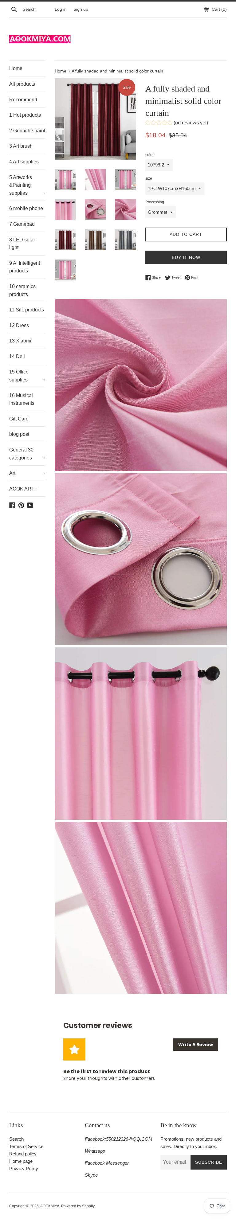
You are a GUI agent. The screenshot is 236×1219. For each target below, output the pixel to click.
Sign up (80, 9)
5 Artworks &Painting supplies (27, 185)
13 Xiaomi (20, 340)
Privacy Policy (23, 1168)
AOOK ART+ (23, 488)
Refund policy (23, 1153)
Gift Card (19, 418)
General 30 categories (27, 453)
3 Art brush (21, 146)
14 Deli (17, 356)
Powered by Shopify (78, 1206)
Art (27, 473)
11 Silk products (26, 309)
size (148, 178)
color (149, 155)
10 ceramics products (22, 290)
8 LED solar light (22, 243)
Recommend (23, 99)
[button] (176, 123)
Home (15, 68)
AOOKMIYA (49, 1206)
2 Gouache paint (27, 130)
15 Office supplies (27, 375)
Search (16, 1139)
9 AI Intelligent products (24, 267)
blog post (19, 434)
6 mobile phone (26, 208)
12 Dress (19, 325)
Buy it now (186, 257)
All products (22, 84)
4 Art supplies (24, 161)
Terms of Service (26, 1146)
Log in (61, 9)
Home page (21, 1161)
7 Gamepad (22, 224)
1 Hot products (25, 115)
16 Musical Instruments (21, 399)
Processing (154, 202)
